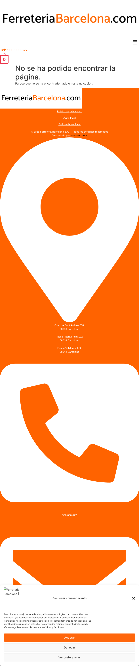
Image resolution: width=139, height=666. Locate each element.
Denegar (69, 647)
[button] (133, 598)
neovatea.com (79, 135)
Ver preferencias (69, 657)
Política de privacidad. (69, 111)
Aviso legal (69, 117)
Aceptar (69, 637)
